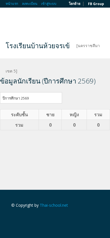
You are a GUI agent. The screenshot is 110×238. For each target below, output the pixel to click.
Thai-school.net (54, 205)
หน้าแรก (12, 3)
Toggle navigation (11, 21)
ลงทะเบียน (29, 3)
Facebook (12, 217)
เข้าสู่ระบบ (48, 3)
